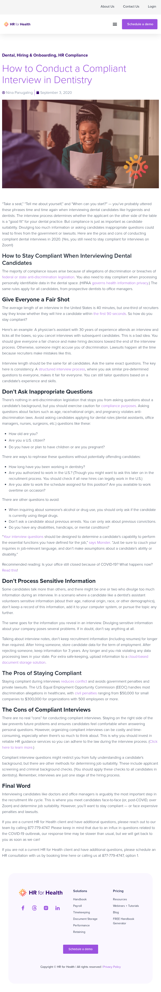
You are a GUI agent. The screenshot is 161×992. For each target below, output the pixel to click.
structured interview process (62, 369)
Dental (8, 55)
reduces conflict (74, 681)
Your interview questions (23, 536)
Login (152, 6)
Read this (9, 570)
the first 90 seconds (109, 313)
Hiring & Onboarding (36, 55)
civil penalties (86, 693)
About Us (107, 6)
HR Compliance (73, 55)
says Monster (99, 542)
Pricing (118, 891)
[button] (115, 24)
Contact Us (131, 6)
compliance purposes (118, 405)
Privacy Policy (112, 967)
